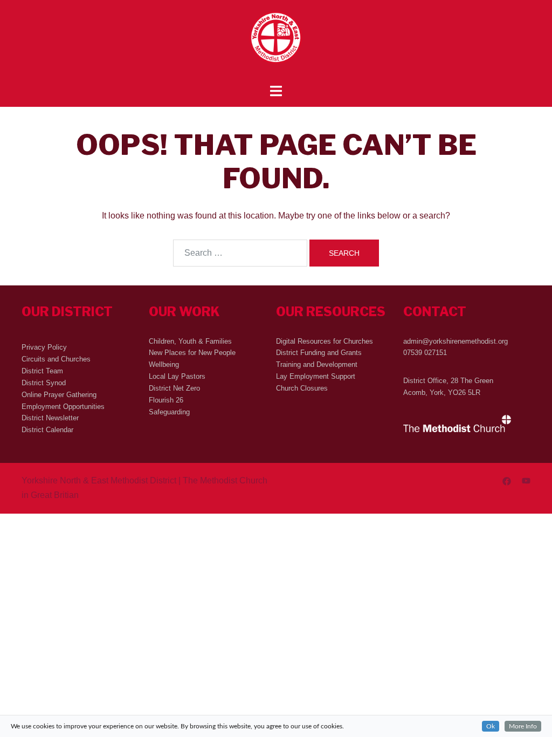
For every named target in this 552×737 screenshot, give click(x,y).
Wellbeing (164, 364)
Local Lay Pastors (177, 376)
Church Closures (302, 388)
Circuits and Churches (56, 359)
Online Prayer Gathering (59, 395)
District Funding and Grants (319, 353)
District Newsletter (50, 418)
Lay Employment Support (315, 376)
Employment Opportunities (63, 406)
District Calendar (47, 430)
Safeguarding (169, 412)
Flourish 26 (166, 400)
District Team (42, 371)
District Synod (44, 383)
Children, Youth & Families (190, 341)
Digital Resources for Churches (324, 341)
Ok (490, 726)
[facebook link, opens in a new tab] (506, 480)
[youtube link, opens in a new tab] (526, 480)
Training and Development (316, 364)
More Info (523, 726)
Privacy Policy (44, 347)
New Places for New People (192, 353)
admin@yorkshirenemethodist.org (455, 341)
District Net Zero (174, 388)
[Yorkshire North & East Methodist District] (276, 41)
